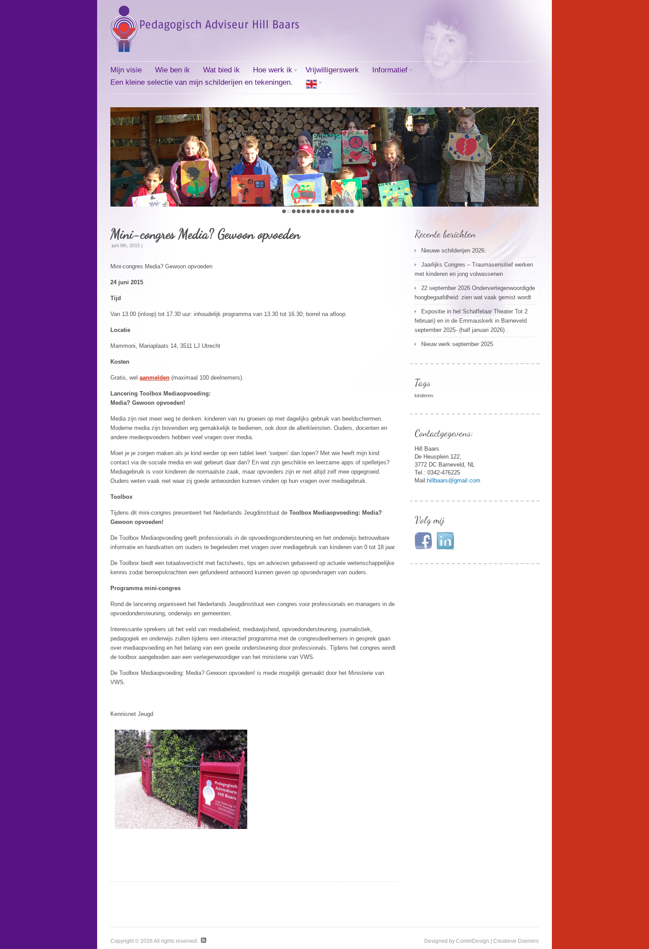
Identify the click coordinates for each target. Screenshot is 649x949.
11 (333, 211)
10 (328, 211)
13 (342, 211)
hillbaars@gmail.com (453, 480)
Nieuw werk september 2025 (457, 344)
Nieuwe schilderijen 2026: (453, 250)
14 (347, 211)
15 (352, 211)
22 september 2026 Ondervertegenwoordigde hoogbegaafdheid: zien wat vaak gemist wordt (475, 293)
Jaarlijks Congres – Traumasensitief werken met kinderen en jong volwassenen (474, 269)
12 (338, 211)
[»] (311, 85)
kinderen (424, 395)
